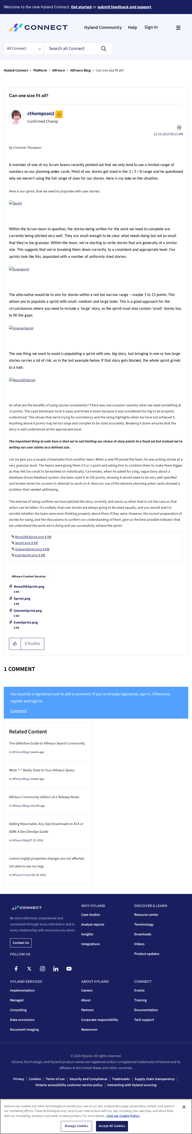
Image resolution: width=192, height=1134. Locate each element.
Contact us (21, 942)
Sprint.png (22, 598)
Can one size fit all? (28, 95)
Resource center (146, 914)
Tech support (144, 1019)
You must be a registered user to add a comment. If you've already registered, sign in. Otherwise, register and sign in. (90, 697)
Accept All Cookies (112, 1126)
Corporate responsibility (99, 1019)
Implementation (22, 990)
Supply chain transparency (154, 1079)
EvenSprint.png (26, 622)
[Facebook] (16, 969)
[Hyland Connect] (38, 28)
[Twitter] (29, 969)
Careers (86, 990)
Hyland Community (103, 27)
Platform (40, 70)
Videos (139, 944)
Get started (81, 7)
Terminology (144, 924)
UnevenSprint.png (28, 610)
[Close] (184, 1106)
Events (139, 990)
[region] (96, 1116)
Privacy (18, 1079)
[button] (15, 644)
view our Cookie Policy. (123, 1116)
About (85, 1000)
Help (132, 27)
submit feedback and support (124, 7)
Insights (87, 934)
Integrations (90, 944)
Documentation (146, 1010)
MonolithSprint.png (29, 586)
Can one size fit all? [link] (110, 70)
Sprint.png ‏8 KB (26, 543)
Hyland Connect (16, 70)
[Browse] (178, 27)
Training (140, 1000)
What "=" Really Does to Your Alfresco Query (41, 770)
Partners (87, 1010)
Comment (18, 711)
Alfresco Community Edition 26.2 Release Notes (44, 797)
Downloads (142, 934)
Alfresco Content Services (29, 576)
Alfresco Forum (21, 875)
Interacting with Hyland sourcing (131, 1085)
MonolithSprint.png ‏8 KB (33, 537)
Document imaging (24, 1029)
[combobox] (78, 49)
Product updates (146, 953)
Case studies (90, 914)
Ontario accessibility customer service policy (69, 1085)
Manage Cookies (76, 1126)
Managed (17, 1000)
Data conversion (22, 1019)
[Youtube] (69, 969)
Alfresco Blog (80, 70)
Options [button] (178, 128)
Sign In (151, 27)
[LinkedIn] (56, 969)
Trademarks (121, 1079)
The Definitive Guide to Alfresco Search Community (47, 743)
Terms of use (55, 1079)
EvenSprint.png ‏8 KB (30, 555)
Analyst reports (92, 924)
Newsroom (89, 1029)
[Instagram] (42, 969)
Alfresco (58, 70)
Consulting (18, 1010)
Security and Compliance (88, 1079)
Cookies (35, 1079)
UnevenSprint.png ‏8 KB (32, 549)
